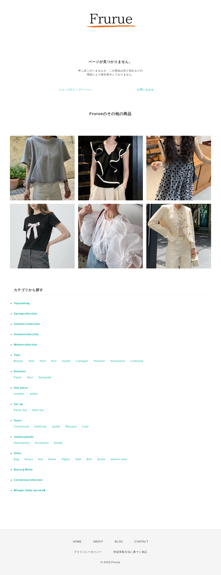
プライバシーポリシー (88, 551)
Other (18, 453)
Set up (18, 404)
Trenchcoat (21, 426)
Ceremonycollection (28, 480)
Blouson (71, 426)
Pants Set (20, 410)
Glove (52, 459)
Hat (40, 459)
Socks (101, 459)
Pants (18, 377)
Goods (58, 442)
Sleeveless (117, 361)
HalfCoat (40, 426)
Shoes (28, 459)
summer (19, 393)
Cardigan (82, 361)
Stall (78, 459)
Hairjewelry (22, 442)
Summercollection (27, 324)
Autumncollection (26, 334)
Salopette (44, 377)
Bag (16, 459)
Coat (85, 426)
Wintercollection (25, 344)
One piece (21, 387)
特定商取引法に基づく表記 (130, 551)
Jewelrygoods (24, 436)
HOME (77, 541)
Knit (54, 361)
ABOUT (98, 541)
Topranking (22, 303)
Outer (18, 420)
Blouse (18, 361)
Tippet (65, 459)
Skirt (30, 377)
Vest (31, 361)
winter (34, 393)
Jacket (66, 361)
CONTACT (141, 541)
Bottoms (20, 371)
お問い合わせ (145, 89)
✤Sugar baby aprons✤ (30, 490)
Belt (89, 459)
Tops (17, 355)
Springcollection (25, 313)
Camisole (137, 361)
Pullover (99, 361)
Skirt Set (38, 410)
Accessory (42, 442)
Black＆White (23, 469)
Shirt (42, 361)
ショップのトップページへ (75, 89)
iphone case (118, 459)
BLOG (119, 541)
